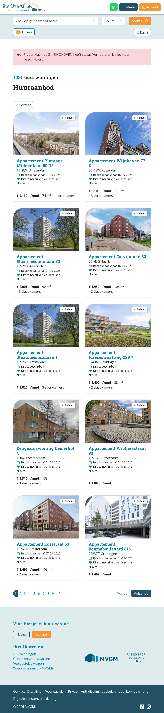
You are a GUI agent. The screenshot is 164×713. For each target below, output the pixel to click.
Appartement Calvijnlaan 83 (117, 256)
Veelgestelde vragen (28, 663)
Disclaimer (35, 691)
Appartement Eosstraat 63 (43, 544)
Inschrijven (41, 634)
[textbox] (53, 21)
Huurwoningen (24, 654)
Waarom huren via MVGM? (33, 668)
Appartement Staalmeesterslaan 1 (37, 355)
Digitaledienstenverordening (34, 698)
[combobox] (55, 21)
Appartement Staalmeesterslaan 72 (38, 259)
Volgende (141, 593)
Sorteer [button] (25, 105)
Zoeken (137, 21)
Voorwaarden (55, 691)
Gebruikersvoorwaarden (31, 658)
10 (58, 593)
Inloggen (21, 634)
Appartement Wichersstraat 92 (117, 451)
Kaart (143, 32)
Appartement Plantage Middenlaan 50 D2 (40, 163)
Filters (24, 32)
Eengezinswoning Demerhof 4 (46, 451)
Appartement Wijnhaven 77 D (117, 163)
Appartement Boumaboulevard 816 (110, 546)
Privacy (73, 691)
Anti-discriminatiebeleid (98, 691)
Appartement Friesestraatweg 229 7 (111, 355)
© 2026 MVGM (24, 706)
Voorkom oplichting (133, 691)
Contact (19, 691)
